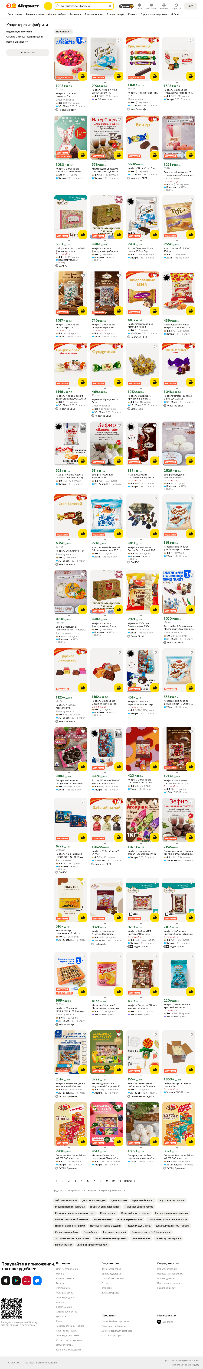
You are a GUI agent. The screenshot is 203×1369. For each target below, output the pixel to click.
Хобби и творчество (66, 1311)
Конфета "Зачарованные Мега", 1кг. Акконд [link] (140, 325)
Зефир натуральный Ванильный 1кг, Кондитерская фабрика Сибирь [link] (104, 476)
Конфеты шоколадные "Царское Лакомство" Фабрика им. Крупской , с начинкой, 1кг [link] (105, 932)
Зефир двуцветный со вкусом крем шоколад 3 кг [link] (141, 1156)
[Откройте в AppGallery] (26, 1284)
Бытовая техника (65, 1278)
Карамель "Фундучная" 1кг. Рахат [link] (106, 400)
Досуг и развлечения (67, 1269)
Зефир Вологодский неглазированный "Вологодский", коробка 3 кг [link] (178, 476)
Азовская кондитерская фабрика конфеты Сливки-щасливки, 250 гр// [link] (177, 548)
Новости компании (167, 1269)
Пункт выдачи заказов (168, 1283)
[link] (66, 1200)
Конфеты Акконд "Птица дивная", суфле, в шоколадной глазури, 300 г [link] (106, 91)
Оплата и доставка (111, 1273)
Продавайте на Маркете (114, 1326)
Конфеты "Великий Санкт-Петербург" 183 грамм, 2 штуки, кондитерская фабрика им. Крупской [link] (69, 855)
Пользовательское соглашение (40, 1362)
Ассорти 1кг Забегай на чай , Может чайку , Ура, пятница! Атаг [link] (178, 627)
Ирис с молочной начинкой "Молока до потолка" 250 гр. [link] (106, 548)
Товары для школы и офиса (70, 1326)
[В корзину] (83, 76)
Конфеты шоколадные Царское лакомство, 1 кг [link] (176, 781)
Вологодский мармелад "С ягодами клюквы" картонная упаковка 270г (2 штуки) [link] (178, 173)
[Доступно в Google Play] (16, 1284)
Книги (59, 1321)
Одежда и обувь (64, 1292)
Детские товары (64, 1345)
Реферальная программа (170, 1273)
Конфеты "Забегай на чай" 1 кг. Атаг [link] (106, 852)
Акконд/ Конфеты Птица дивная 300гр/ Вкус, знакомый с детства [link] (140, 250)
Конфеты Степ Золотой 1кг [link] (70, 551)
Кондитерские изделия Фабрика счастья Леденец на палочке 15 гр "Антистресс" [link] (143, 1085)
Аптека (60, 1302)
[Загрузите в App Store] (5, 1284)
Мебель (60, 1273)
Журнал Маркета (110, 1292)
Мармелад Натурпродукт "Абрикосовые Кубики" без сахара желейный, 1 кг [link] (106, 170)
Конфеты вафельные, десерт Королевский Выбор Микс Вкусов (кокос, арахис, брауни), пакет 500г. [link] (71, 1085)
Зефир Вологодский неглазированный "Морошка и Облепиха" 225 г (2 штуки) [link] (70, 628)
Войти (190, 5)
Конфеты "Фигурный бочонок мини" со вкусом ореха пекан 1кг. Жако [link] (69, 1009)
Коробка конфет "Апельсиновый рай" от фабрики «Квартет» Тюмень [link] (70, 932)
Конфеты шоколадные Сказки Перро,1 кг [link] (67, 326)
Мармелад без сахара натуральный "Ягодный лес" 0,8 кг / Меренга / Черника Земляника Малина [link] (106, 1157)
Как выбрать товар (111, 1269)
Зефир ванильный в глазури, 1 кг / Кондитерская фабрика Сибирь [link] (178, 852)
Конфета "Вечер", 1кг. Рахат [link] (142, 168)
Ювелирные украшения (68, 1349)
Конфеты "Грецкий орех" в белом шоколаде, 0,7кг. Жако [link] (71, 397)
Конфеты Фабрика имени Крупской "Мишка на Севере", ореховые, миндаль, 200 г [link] (177, 1006)
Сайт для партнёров (112, 1335)
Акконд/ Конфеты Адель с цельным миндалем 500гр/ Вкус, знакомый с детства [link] (70, 476)
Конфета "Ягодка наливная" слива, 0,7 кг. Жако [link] (178, 397)
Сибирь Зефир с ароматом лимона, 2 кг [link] (177, 1085)
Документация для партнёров (117, 1331)
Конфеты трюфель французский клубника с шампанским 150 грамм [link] (104, 625)
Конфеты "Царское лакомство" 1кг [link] (66, 95)
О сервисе (107, 1283)
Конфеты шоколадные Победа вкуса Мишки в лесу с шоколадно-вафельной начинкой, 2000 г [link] (178, 91)
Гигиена (60, 1283)
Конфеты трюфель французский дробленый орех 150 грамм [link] (105, 250)
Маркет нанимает (166, 1288)
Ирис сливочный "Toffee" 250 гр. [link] (177, 249)
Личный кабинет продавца (115, 1321)
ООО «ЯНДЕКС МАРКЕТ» (186, 1360)
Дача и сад (61, 1316)
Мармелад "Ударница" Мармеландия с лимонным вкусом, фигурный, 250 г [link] (105, 1007)
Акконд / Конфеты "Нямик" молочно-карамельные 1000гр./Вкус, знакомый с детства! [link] (106, 782)
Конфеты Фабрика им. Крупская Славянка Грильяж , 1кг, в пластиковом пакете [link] (178, 932)
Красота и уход (64, 1307)
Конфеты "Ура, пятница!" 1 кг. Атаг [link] (143, 94)
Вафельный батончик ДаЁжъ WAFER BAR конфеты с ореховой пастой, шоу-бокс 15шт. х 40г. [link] (70, 1157)
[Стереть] (110, 6)
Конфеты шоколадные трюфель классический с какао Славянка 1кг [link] (69, 170)
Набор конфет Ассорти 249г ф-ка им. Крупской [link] (70, 249)
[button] (63, 31)
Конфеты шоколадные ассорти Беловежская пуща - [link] (143, 852)
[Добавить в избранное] (83, 41)
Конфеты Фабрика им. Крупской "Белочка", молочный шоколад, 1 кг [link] (140, 397)
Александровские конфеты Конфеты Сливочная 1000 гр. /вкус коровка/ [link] (178, 326)
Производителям (166, 1278)
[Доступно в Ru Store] (37, 1284)
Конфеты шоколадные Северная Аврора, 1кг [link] (103, 326)
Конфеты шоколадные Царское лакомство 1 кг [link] (104, 702)
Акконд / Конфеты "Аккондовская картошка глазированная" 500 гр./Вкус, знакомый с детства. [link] (141, 476)
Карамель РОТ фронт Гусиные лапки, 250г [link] (139, 624)
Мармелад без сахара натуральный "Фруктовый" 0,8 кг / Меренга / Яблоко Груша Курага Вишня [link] (106, 1085)
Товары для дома (65, 1297)
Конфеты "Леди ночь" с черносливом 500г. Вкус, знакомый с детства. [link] (141, 703)
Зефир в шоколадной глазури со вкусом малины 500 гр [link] (69, 782)
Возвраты (107, 1288)
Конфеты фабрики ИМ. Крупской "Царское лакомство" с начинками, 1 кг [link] (143, 932)
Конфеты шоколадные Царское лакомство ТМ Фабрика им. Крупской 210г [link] (142, 781)
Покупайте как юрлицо (113, 1278)
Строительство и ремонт (69, 1340)
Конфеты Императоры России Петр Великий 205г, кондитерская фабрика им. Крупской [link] (142, 549)
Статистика (14, 1362)
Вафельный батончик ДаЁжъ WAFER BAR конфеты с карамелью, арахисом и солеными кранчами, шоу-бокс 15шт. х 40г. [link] (178, 1157)
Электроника (63, 1288)
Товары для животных (67, 1335)
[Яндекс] (195, 1364)
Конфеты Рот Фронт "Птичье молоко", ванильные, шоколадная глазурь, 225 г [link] (143, 1007)
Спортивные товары (66, 1330)
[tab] (15, 14)
